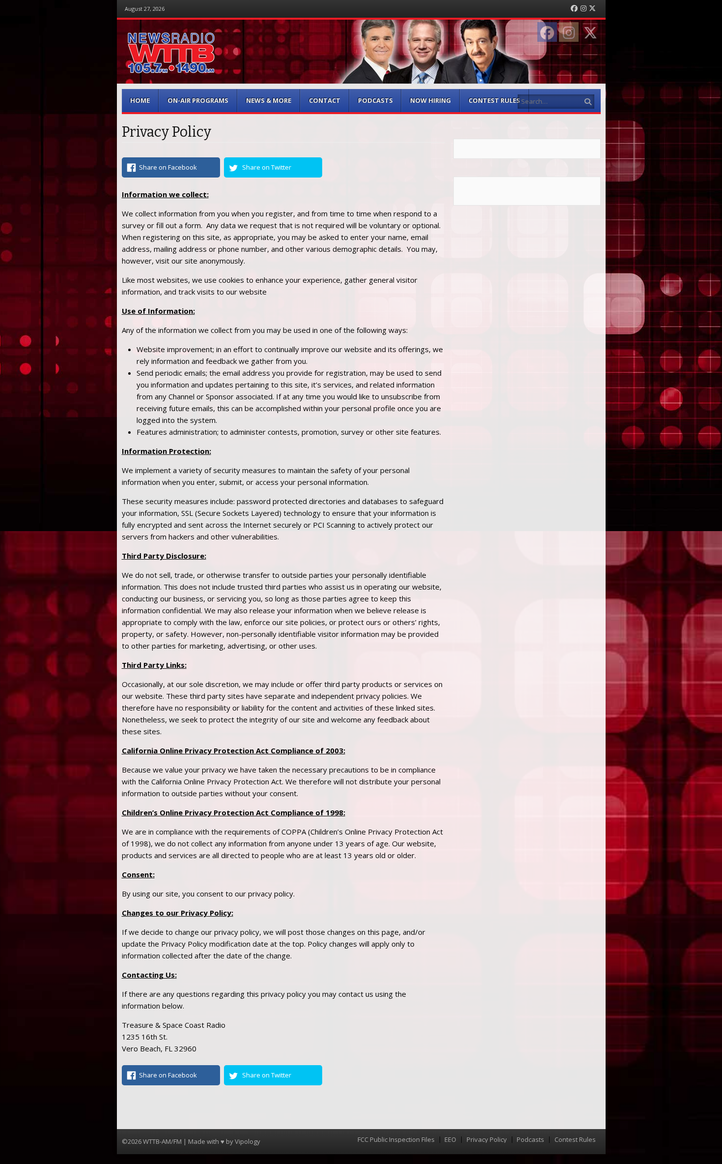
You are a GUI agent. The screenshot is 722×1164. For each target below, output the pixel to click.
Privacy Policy (487, 1139)
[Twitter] (592, 8)
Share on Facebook (168, 167)
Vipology (247, 1141)
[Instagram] (583, 8)
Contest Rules (494, 100)
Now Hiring (430, 100)
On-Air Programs (197, 100)
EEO (450, 1139)
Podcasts (375, 100)
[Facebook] (574, 8)
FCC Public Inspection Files (396, 1139)
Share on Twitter (266, 167)
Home (140, 100)
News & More (268, 100)
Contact (324, 100)
